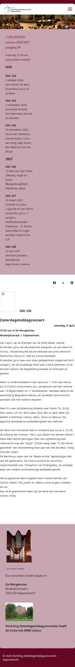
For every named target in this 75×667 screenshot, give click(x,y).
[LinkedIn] (72, 283)
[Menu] (70, 9)
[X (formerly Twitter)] (63, 283)
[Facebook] (54, 283)
